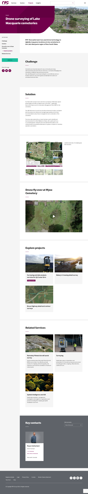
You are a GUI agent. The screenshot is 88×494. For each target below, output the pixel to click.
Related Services (6, 53)
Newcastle (29, 457)
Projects (30, 3)
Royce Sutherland (33, 446)
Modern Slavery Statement (44, 477)
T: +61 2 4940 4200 (30, 451)
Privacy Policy (25, 477)
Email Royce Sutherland (32, 453)
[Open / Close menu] (85, 3)
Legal (18, 477)
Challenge (4, 41)
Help (14, 480)
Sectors (22, 3)
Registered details (10, 477)
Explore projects (8, 51)
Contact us (10, 60)
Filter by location (68, 422)
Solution (4, 43)
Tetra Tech (8, 480)
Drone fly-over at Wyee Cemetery (8, 47)
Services (13, 3)
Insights (38, 3)
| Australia (34, 457)
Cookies (33, 477)
